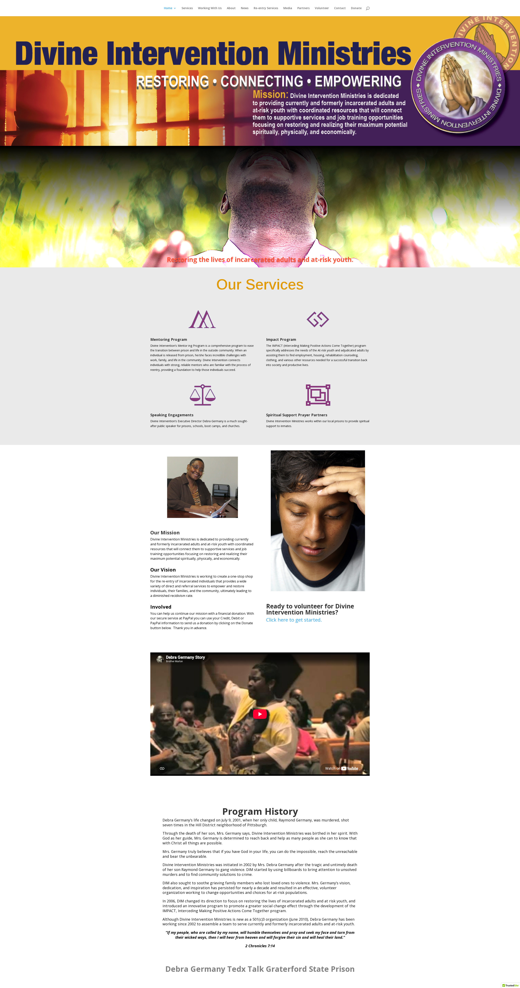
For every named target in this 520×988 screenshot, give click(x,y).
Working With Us (210, 8)
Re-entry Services (266, 8)
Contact (340, 8)
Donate (356, 8)
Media (287, 8)
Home (168, 8)
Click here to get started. (294, 619)
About (231, 8)
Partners (303, 8)
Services (187, 8)
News (244, 8)
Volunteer (322, 8)
